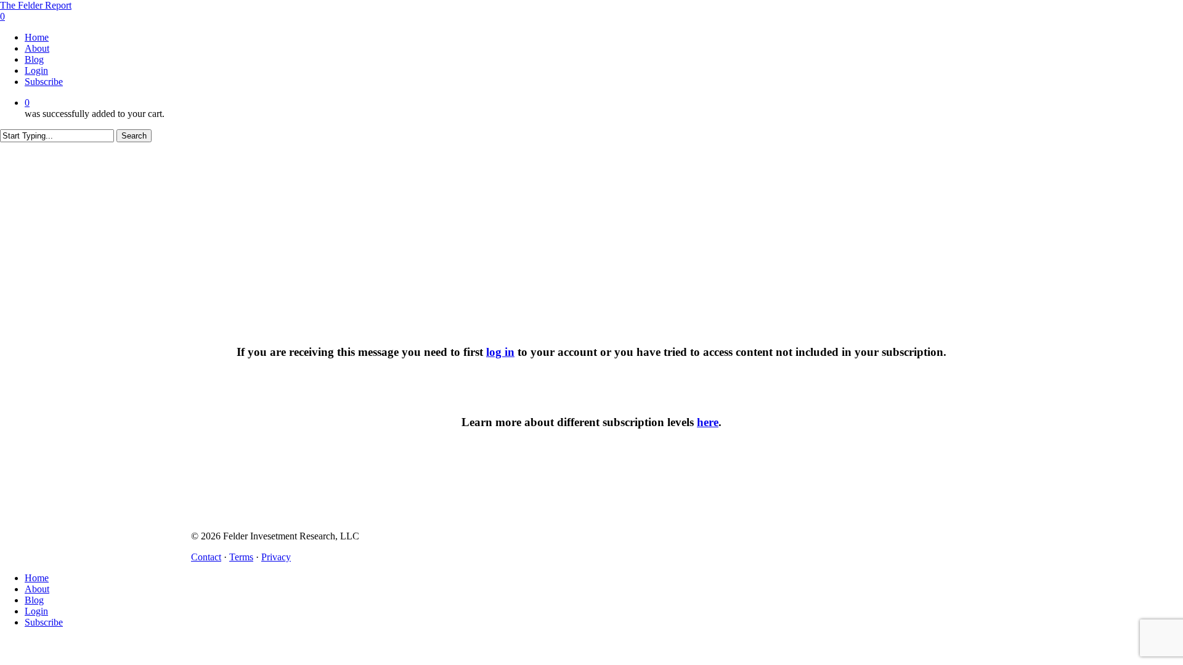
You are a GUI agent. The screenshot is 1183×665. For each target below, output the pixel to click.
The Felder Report (35, 5)
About (37, 589)
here (707, 422)
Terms (241, 557)
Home (37, 578)
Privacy (276, 557)
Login (36, 611)
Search (134, 135)
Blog (34, 600)
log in (500, 351)
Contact (206, 557)
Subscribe (44, 622)
